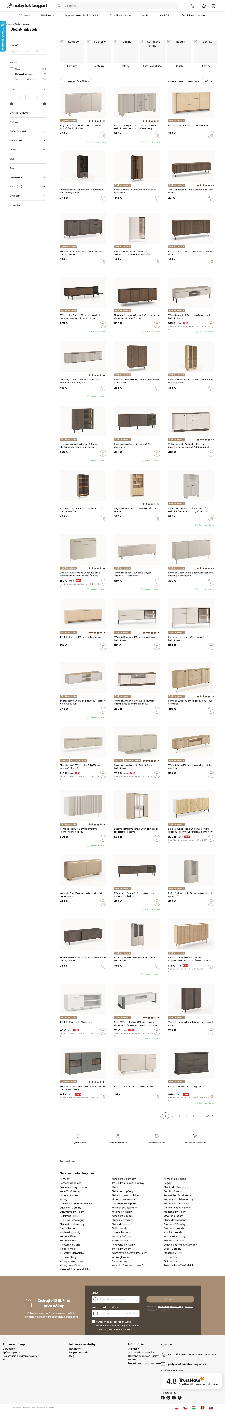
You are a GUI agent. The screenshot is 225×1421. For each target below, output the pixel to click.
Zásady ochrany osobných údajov (170, 1307)
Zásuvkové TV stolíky (72, 1211)
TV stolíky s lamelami (72, 1253)
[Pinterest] (180, 1398)
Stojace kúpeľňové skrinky (75, 1269)
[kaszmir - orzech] (118, 142)
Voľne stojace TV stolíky (177, 1207)
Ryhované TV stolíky (123, 1244)
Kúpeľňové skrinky (70, 1191)
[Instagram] (168, 1398)
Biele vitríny (170, 1261)
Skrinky (116, 1187)
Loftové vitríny (68, 1257)
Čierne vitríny (119, 1261)
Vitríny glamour (120, 1257)
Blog (71, 1356)
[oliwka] (64, 142)
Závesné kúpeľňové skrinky (179, 1265)
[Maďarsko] (194, 1408)
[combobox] (117, 5)
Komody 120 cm (69, 1236)
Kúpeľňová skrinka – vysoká (127, 1265)
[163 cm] (64, 268)
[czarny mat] (175, 589)
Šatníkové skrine (173, 1191)
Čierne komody (69, 1228)
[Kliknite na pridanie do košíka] (103, 135)
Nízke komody (120, 1240)
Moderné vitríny (173, 1253)
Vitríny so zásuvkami (71, 1261)
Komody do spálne (70, 1183)
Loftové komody (121, 1232)
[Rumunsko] (202, 1408)
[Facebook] (163, 1398)
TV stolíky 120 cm (121, 1248)
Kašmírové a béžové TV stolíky (129, 1253)
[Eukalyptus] (118, 845)
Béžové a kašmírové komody (180, 1244)
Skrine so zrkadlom (122, 1220)
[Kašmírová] (169, 142)
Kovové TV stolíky (122, 1211)
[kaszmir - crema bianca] (64, 846)
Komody (65, 1179)
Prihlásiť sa (170, 1299)
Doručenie (9, 1348)
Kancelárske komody (124, 1179)
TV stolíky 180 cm (70, 1244)
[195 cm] (61, 268)
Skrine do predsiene (175, 1220)
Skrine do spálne (121, 1224)
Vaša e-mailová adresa (105, 1307)
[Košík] (213, 6)
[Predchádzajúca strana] (160, 1115)
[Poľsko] (177, 1408)
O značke (133, 1348)
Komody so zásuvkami (125, 1207)
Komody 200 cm (121, 1236)
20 (207, 1116)
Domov (9, 24)
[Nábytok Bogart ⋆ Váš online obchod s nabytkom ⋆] (27, 5)
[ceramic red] (172, 589)
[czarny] (121, 142)
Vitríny (63, 1199)
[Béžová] (121, 845)
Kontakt (132, 1359)
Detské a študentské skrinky (76, 1203)
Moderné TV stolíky (175, 1211)
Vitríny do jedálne (70, 1265)
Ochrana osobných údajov (143, 1356)
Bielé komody (119, 1228)
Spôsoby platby (12, 1352)
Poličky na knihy (69, 1216)
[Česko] (185, 1408)
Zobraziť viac (67, 1161)
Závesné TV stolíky (70, 1207)
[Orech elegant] (61, 782)
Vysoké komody (173, 1232)
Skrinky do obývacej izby (178, 1187)
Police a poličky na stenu (74, 1187)
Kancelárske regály (122, 1216)
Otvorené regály (173, 1216)
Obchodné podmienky (141, 1352)
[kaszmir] (61, 142)
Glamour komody (174, 1228)
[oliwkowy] (179, 589)
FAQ (5, 1359)
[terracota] (115, 845)
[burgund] (121, 974)
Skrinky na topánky (122, 1191)
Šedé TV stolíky (172, 1248)
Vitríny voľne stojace (124, 1199)
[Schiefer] (64, 1103)
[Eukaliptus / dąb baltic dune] (61, 717)
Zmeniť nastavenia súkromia (144, 1363)
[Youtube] (174, 1398)
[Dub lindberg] (118, 268)
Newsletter (75, 1348)
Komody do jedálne (175, 1179)
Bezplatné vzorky (79, 1352)
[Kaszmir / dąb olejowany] (64, 717)
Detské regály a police (124, 1203)
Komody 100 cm (69, 1240)
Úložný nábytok (23, 24)
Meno (95, 1293)
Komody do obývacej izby (178, 1199)
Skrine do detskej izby (72, 1224)
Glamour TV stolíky (174, 1224)
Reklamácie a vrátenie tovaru (20, 1356)
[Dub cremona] (172, 910)
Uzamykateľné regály (72, 1220)
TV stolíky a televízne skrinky (128, 1183)
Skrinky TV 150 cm (174, 1240)
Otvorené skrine (69, 1195)
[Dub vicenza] (172, 142)
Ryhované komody (174, 1236)
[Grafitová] (67, 1103)
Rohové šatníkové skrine (178, 1195)
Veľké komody (68, 1248)
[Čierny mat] (61, 1103)
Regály (167, 1183)
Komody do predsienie (177, 1203)
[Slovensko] (211, 1408)
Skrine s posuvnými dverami (128, 1195)
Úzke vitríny (170, 1257)
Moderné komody (70, 1232)
